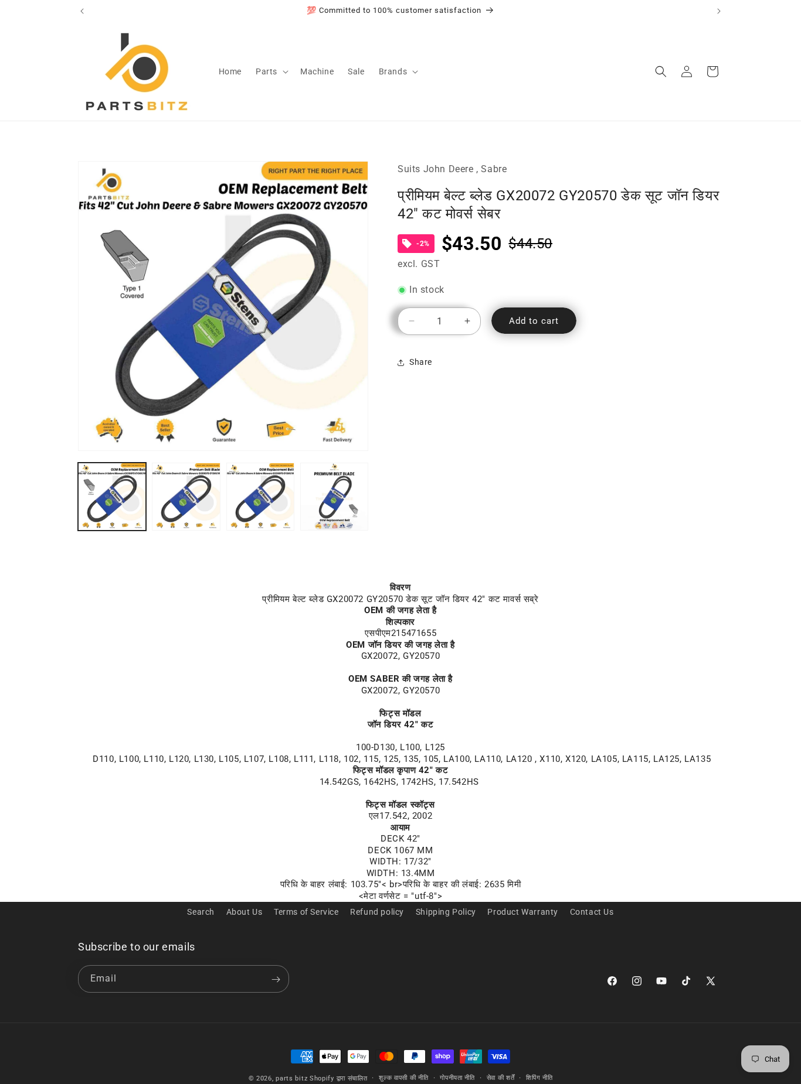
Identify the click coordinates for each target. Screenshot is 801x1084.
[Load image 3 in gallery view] (260, 497)
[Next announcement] (719, 11)
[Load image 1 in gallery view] (112, 497)
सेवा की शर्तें (501, 1078)
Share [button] (420, 362)
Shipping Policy (446, 912)
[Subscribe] (276, 979)
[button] (271, 71)
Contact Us (592, 912)
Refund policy (377, 912)
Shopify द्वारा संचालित (339, 1078)
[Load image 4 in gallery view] (334, 497)
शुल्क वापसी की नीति (403, 1078)
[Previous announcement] (82, 11)
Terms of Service (306, 912)
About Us (244, 912)
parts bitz (291, 1078)
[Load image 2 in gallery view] (186, 497)
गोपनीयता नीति (457, 1078)
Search (201, 912)
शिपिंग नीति (539, 1078)
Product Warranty (522, 912)
